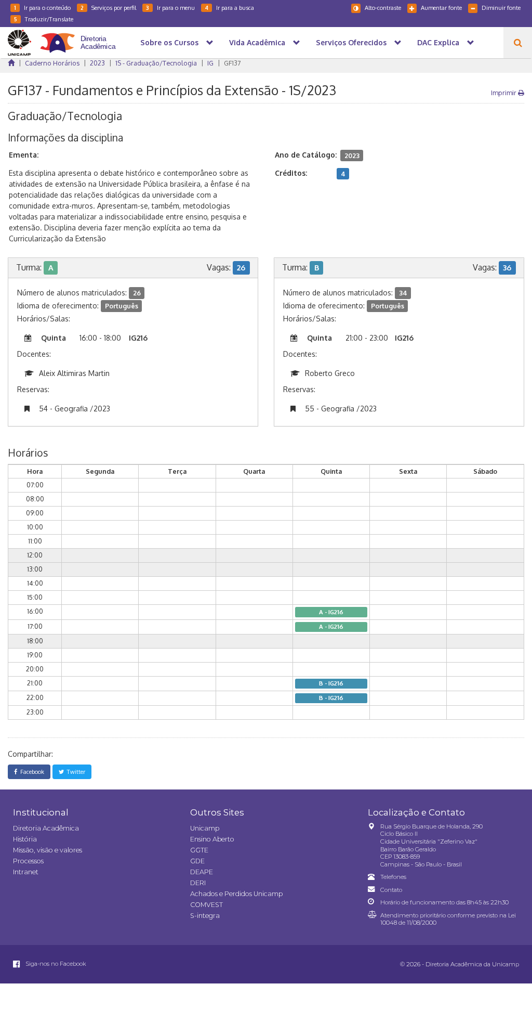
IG (210, 63)
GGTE (199, 850)
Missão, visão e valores (47, 850)
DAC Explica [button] (438, 42)
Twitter (74, 771)
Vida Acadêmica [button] (257, 42)
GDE (197, 861)
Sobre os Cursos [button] (169, 42)
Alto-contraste (383, 7)
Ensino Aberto (212, 839)
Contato (391, 889)
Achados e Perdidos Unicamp (236, 894)
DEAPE (201, 872)
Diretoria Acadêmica (46, 828)
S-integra (205, 916)
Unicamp (204, 828)
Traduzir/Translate (43, 19)
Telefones (393, 876)
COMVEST (206, 905)
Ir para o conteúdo (42, 7)
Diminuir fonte (501, 7)
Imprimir (504, 92)
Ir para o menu (170, 7)
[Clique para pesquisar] (517, 42)
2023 (97, 63)
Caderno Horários (52, 63)
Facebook (30, 771)
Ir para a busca (229, 7)
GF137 (232, 63)
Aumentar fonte (441, 7)
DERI (198, 883)
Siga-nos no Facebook (55, 963)
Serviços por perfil (108, 7)
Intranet (25, 872)
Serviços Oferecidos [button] (351, 42)
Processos (28, 861)
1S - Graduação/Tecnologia (156, 63)
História (25, 839)
